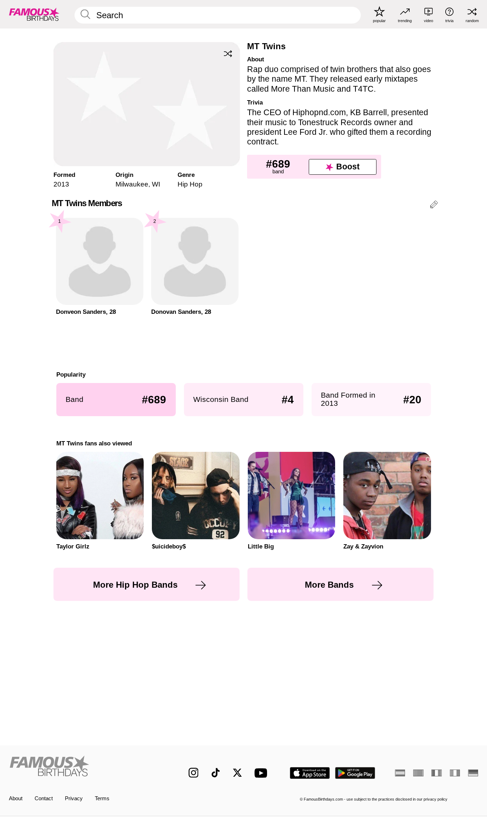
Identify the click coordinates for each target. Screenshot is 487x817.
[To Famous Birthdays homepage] (34, 14)
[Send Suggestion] (434, 205)
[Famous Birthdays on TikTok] (216, 773)
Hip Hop (190, 184)
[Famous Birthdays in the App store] (310, 773)
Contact (44, 798)
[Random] (227, 53)
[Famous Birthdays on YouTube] (262, 773)
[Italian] (455, 773)
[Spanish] (400, 773)
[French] (436, 773)
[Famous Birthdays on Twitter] (237, 773)
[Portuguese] (418, 773)
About (15, 798)
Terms (102, 798)
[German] (473, 773)
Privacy (74, 798)
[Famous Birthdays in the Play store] (355, 773)
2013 (61, 184)
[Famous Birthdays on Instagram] (194, 773)
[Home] (85, 767)
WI (156, 184)
